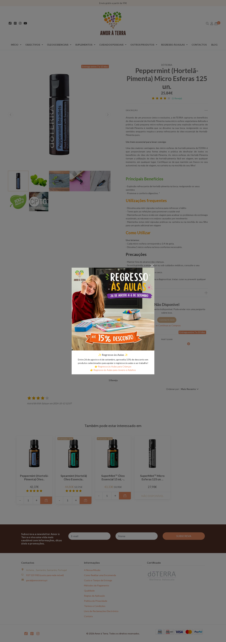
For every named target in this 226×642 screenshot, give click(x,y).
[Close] (152, 265)
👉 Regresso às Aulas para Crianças (113, 366)
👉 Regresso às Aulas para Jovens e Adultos (113, 370)
